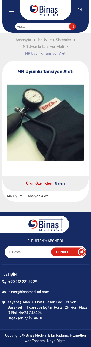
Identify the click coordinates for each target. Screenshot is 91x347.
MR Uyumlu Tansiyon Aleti (43, 47)
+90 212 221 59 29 (22, 282)
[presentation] (39, 183)
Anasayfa (23, 40)
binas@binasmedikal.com (28, 292)
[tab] (39, 183)
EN (79, 10)
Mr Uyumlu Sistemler (54, 40)
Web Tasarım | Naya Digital (45, 341)
